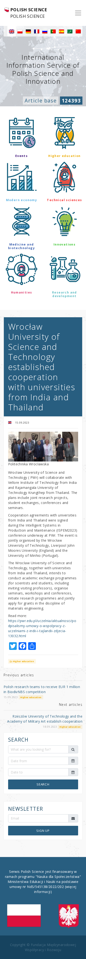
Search (43, 784)
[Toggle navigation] (78, 13)
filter (43, 310)
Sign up (43, 830)
